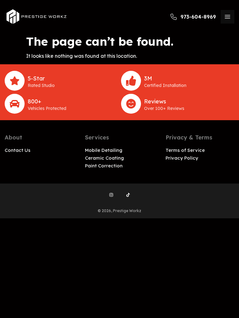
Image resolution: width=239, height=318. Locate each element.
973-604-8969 (198, 17)
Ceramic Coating (104, 158)
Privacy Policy (182, 158)
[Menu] (227, 17)
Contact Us (17, 150)
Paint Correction (104, 166)
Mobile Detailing (103, 150)
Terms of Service (185, 150)
